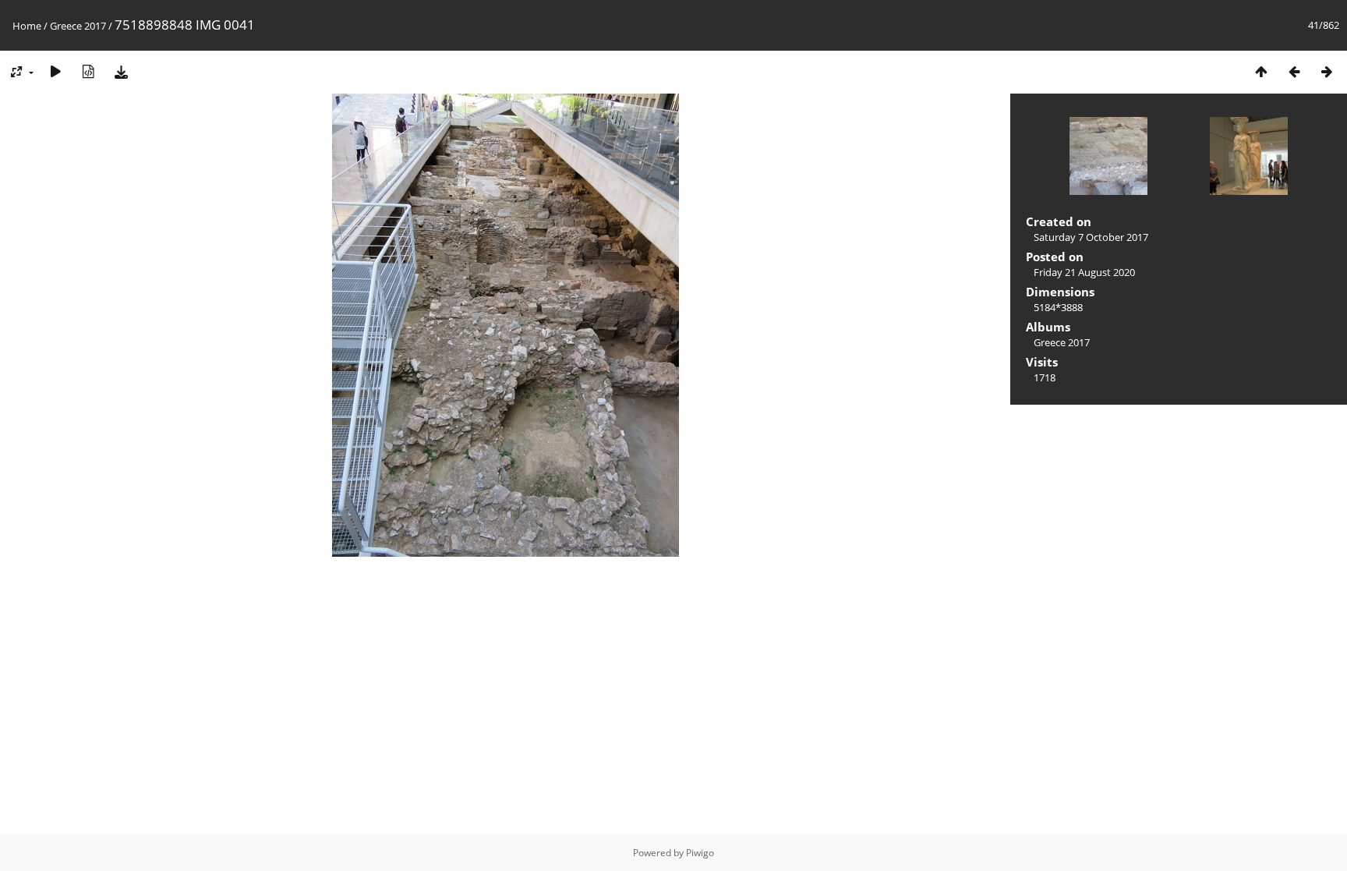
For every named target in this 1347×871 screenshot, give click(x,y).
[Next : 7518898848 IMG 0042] (1326, 71)
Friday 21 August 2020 (1084, 272)
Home (26, 26)
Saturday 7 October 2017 (1091, 237)
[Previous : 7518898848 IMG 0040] (1294, 71)
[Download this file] (120, 71)
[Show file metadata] (88, 71)
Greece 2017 (78, 26)
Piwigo (700, 852)
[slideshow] (55, 71)
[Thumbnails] (1261, 71)
